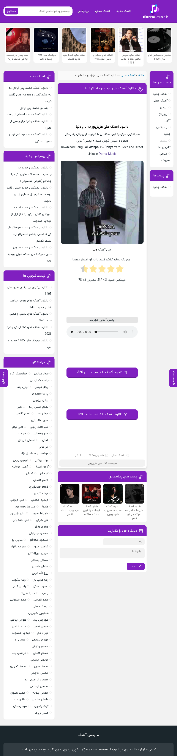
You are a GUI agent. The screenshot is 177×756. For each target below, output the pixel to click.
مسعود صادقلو (39, 540)
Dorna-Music (107, 154)
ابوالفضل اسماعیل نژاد (35, 454)
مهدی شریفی (40, 640)
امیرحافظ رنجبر (39, 427)
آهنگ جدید (123, 11)
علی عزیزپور (100, 126)
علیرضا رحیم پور (25, 507)
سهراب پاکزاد (19, 547)
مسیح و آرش (40, 646)
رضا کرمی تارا (41, 580)
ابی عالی (44, 447)
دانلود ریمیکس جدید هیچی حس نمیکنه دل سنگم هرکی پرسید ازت (29, 254)
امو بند (22, 433)
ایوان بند (43, 414)
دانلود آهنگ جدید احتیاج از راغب (28, 115)
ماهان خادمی (40, 699)
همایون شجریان (38, 613)
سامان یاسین (40, 566)
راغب (45, 593)
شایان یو (17, 540)
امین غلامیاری (40, 420)
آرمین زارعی (20, 460)
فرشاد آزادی (41, 493)
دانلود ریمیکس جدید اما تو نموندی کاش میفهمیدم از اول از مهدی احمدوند (31, 214)
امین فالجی (23, 414)
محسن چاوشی (40, 673)
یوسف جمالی (41, 606)
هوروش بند (41, 620)
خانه (141, 75)
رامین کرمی (19, 587)
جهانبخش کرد (18, 374)
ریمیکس (83, 11)
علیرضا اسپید (40, 513)
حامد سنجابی (18, 600)
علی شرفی (42, 520)
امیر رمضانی (41, 433)
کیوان (29, 473)
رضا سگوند (19, 580)
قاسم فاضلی (41, 480)
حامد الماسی (41, 600)
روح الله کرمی (40, 573)
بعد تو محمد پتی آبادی (34, 108)
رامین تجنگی (41, 587)
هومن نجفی (41, 626)
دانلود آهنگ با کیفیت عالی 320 (99, 372)
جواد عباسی (41, 374)
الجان (45, 440)
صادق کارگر (42, 527)
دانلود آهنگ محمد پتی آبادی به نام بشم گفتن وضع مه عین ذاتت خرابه (30, 94)
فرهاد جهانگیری (39, 487)
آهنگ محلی (102, 11)
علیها (45, 507)
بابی (19, 407)
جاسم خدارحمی (39, 380)
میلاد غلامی (19, 626)
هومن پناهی (18, 620)
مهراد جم (43, 633)
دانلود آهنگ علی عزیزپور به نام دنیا (110, 88)
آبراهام (44, 473)
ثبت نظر (135, 566)
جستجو (11, 11)
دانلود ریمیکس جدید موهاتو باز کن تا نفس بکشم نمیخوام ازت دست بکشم (30, 234)
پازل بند (22, 387)
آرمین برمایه (20, 467)
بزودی (164, 107)
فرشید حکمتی (40, 500)
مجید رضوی (17, 693)
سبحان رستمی (40, 560)
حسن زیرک (42, 713)
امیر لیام (17, 427)
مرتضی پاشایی (39, 660)
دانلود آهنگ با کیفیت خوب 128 (100, 414)
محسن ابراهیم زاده (37, 680)
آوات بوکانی (42, 460)
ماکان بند (19, 699)
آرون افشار (42, 467)
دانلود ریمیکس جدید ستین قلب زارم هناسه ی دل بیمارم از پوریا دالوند (29, 194)
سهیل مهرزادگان (38, 553)
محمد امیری (41, 666)
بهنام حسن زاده (39, 407)
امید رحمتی (20, 706)
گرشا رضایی (41, 706)
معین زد (20, 640)
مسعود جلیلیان (39, 533)
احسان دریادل (26, 440)
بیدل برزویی (41, 400)
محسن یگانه (40, 693)
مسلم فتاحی (41, 653)
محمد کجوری (18, 666)
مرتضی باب (19, 653)
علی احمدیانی (21, 520)
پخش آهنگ (86, 735)
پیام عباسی (42, 387)
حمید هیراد (28, 593)
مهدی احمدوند (21, 633)
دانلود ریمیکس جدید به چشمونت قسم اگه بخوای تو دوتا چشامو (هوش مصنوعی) (31, 174)
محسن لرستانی (39, 686)
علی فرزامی (17, 500)
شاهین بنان (41, 547)
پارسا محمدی (40, 394)
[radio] (120, 270)
